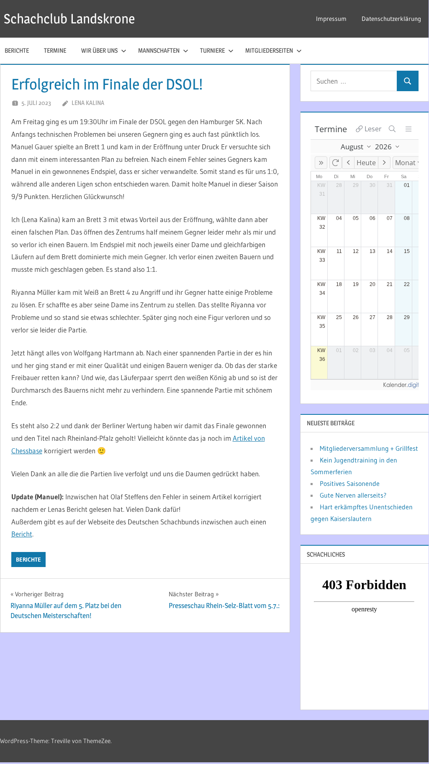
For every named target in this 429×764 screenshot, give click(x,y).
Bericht (21, 533)
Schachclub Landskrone (69, 18)
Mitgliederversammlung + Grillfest (369, 448)
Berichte (28, 559)
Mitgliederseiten (269, 50)
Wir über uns (99, 50)
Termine (55, 50)
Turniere (212, 50)
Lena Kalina (88, 103)
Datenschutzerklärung (391, 19)
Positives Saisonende (350, 483)
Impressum (331, 19)
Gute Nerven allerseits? (353, 495)
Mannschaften (159, 50)
